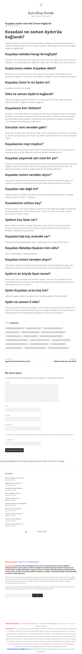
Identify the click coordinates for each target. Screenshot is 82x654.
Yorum (7, 383)
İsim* (6, 406)
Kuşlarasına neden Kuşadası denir (35, 348)
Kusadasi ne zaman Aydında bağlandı (53, 332)
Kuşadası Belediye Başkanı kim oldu (51, 336)
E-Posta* (7, 415)
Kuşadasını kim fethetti (58, 344)
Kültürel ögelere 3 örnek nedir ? (14, 478)
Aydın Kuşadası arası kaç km (14, 328)
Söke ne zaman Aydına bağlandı (58, 348)
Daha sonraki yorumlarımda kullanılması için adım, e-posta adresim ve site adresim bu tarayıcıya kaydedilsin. (40, 435)
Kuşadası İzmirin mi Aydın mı (61, 340)
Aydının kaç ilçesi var (12, 332)
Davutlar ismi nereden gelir (30, 332)
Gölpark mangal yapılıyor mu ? (14, 524)
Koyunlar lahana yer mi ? (12, 498)
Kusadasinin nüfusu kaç (13, 336)
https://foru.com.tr (50, 461)
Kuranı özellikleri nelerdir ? (13, 493)
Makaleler (14, 323)
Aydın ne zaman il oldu (33, 328)
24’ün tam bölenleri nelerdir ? (14, 514)
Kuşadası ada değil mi (30, 336)
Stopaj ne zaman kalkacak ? (13, 519)
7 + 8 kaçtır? (9, 440)
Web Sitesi (8, 425)
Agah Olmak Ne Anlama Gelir (17, 361)
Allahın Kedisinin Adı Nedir (65, 361)
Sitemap (61, 461)
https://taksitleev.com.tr (32, 461)
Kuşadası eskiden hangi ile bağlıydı (16, 340)
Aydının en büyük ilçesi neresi (53, 328)
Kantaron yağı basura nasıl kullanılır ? (16, 503)
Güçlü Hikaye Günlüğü (41, 13)
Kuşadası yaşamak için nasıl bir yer (16, 344)
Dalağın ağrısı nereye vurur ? (13, 483)
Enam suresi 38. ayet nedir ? (13, 509)
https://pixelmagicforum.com (11, 461)
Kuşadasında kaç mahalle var (39, 344)
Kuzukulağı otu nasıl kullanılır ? (14, 488)
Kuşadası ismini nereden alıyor (40, 340)
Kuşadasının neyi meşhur (13, 348)
